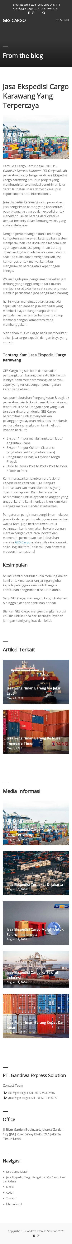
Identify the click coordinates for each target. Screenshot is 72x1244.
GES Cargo (22, 542)
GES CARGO (14, 20)
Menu (64, 20)
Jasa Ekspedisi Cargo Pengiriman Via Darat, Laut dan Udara (34, 1179)
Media (10, 1187)
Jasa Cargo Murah (17, 1171)
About (9, 1192)
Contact (11, 1198)
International (14, 1204)
